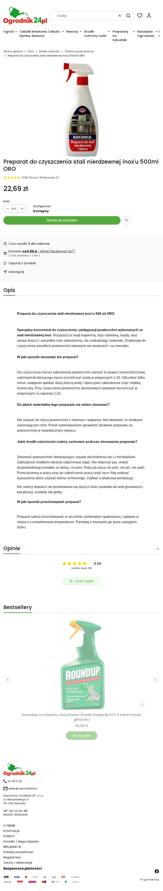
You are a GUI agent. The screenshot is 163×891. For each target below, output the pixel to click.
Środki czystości (49, 51)
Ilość (6, 201)
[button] (128, 15)
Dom (31, 51)
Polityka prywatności (18, 852)
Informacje (11, 831)
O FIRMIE (9, 825)
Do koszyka (81, 736)
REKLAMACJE (12, 847)
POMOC (9, 836)
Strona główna (13, 51)
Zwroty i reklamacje (17, 863)
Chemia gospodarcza (79, 51)
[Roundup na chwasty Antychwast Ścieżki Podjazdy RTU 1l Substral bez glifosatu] (81, 665)
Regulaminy (12, 857)
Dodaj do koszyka (62, 220)
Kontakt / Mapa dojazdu (21, 841)
